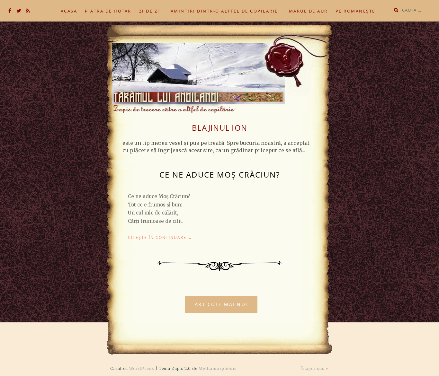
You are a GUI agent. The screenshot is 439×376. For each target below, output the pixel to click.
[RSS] (27, 11)
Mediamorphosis (218, 368)
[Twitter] (18, 11)
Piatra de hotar (108, 11)
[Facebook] (9, 11)
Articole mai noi (221, 304)
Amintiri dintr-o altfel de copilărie (224, 11)
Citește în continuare (160, 237)
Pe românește (355, 11)
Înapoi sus (313, 368)
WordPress (141, 368)
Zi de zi (149, 11)
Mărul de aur (308, 11)
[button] (218, 69)
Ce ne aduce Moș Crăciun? (219, 174)
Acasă (69, 11)
